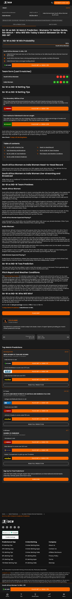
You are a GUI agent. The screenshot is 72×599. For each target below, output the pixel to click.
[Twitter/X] (7, 527)
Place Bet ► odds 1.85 (40, 371)
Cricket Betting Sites (32, 545)
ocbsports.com (6, 573)
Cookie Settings (10, 537)
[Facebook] (15, 527)
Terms (51, 559)
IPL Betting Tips (7, 545)
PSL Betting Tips (7, 552)
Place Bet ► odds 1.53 (40, 442)
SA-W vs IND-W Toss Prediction (16, 154)
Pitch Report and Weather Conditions (51, 154)
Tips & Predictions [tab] (19, 24)
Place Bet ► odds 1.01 (40, 363)
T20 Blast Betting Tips (9, 563)
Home (3, 514)
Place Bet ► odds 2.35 (40, 124)
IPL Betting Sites (30, 556)
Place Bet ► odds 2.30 (40, 458)
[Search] (52, 3)
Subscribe (36, 479)
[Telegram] (11, 527)
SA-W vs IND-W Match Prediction (17, 157)
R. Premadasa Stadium (12, 276)
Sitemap (52, 563)
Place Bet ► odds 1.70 (40, 379)
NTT (67, 430)
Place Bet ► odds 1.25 (40, 65)
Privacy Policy (53, 556)
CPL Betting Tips (7, 559)
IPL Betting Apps (31, 559)
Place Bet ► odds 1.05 (40, 109)
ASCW (66, 352)
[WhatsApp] (3, 527)
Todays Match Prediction (10, 308)
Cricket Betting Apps (32, 549)
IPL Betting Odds (31, 563)
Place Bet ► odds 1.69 (40, 403)
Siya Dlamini (12, 320)
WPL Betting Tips (8, 549)
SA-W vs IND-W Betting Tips (15, 147)
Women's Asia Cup (61, 3)
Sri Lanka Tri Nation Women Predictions (32, 514)
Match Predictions (13, 514)
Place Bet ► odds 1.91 (40, 411)
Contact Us (53, 549)
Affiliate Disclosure (55, 552)
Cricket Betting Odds (32, 552)
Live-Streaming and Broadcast (16, 150)
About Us (52, 545)
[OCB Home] (8, 2)
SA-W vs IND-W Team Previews (49, 150)
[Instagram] (19, 527)
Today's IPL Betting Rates (18, 137)
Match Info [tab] (53, 24)
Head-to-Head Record (47, 147)
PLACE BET (36, 313)
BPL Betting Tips (7, 556)
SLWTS (68, 8)
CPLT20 (66, 391)
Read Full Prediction (36, 385)
